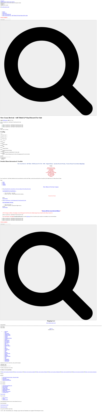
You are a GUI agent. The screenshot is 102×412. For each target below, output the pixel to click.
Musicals (6, 348)
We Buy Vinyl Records (6, 391)
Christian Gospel (7, 335)
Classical (6, 336)
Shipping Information (6, 389)
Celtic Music (7, 333)
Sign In (4, 398)
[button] (48, 68)
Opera (6, 350)
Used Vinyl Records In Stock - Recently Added (10, 377)
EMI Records (5, 120)
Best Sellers (4, 378)
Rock (5, 357)
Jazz (5, 346)
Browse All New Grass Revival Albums (51, 210)
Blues (6, 332)
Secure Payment (5, 386)
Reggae (6, 354)
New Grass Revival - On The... (8, 202)
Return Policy (5, 390)
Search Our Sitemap (6, 379)
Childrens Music (7, 334)
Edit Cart (51, 328)
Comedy (6, 337)
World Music (7, 361)
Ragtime (6, 352)
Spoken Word (7, 360)
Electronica (6, 342)
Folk (5, 343)
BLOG (13, 1)
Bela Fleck (28, 216)
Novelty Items (7, 349)
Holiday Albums (7, 345)
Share (3, 182)
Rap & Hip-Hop (7, 353)
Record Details (5, 198)
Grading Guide (3, 1)
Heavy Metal (7, 344)
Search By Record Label (7, 380)
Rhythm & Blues (7, 356)
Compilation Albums (8, 338)
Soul (5, 358)
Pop (5, 351)
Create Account (5, 399)
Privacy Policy (5, 387)
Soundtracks (7, 359)
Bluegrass (6, 331)
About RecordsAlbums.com (7, 385)
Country (6, 339)
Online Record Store (3, 406)
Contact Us (2, 0)
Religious (6, 355)
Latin (5, 347)
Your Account (2, 394)
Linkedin (4, 184)
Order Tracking (5, 397)
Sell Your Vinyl (9, 1)
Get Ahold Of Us (5, 392)
